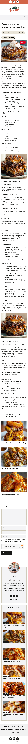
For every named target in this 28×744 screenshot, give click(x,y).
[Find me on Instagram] (17, 596)
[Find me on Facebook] (11, 596)
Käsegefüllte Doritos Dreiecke (10, 494)
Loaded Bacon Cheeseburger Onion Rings (13, 443)
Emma (6, 32)
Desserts (11, 37)
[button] (24, 17)
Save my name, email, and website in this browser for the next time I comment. (14, 540)
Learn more (14, 599)
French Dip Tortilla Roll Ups (9, 468)
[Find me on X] (14, 596)
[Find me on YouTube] (17, 738)
